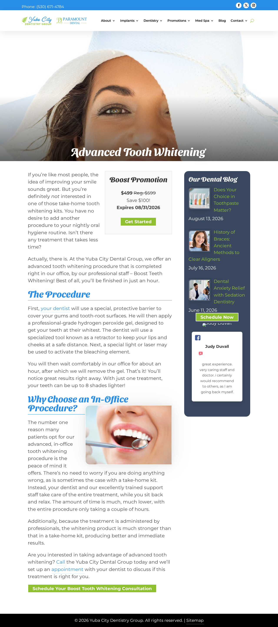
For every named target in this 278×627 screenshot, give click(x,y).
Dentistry (151, 21)
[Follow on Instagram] (253, 5)
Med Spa (202, 21)
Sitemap (195, 620)
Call (61, 562)
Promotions (176, 21)
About (106, 21)
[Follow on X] (246, 5)
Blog (222, 21)
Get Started (138, 221)
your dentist (55, 308)
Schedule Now (217, 317)
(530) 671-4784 (50, 6)
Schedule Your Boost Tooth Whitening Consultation (92, 588)
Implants (127, 21)
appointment (68, 569)
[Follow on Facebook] (239, 5)
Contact (237, 21)
